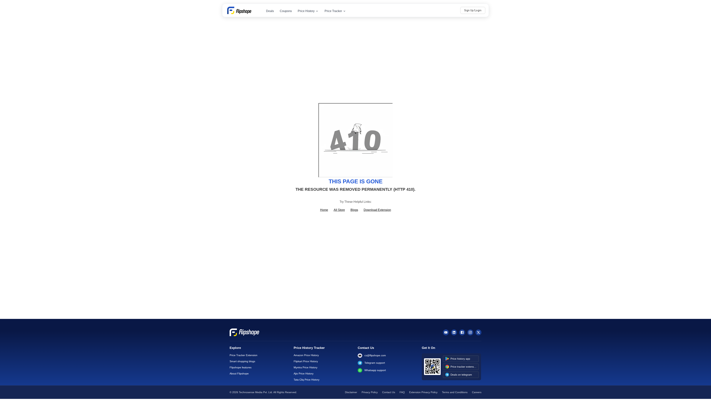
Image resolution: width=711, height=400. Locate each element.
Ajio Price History (303, 373)
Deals (270, 11)
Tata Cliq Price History (306, 379)
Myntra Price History (305, 367)
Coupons (286, 11)
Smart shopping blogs (242, 361)
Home (324, 209)
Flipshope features (240, 367)
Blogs (354, 209)
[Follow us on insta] (470, 332)
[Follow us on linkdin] (454, 332)
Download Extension (377, 209)
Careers (476, 392)
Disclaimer (351, 392)
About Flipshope (239, 373)
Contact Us (388, 392)
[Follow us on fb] (462, 332)
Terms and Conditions (455, 392)
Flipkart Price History (306, 361)
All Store (339, 209)
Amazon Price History (306, 355)
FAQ (402, 392)
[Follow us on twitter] (478, 332)
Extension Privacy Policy (423, 392)
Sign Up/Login (472, 10)
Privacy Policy (370, 392)
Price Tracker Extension (243, 355)
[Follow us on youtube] (446, 332)
